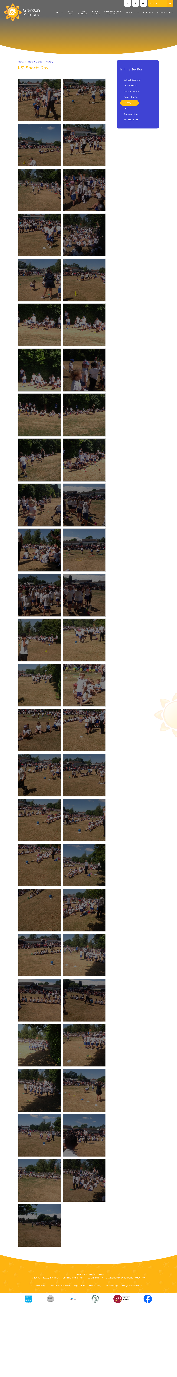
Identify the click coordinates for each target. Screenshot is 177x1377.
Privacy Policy (95, 1286)
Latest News (130, 86)
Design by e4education (132, 1286)
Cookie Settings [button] (111, 1286)
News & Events (35, 62)
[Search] (170, 3)
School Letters (131, 91)
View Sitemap (40, 1286)
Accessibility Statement (60, 1286)
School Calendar (132, 80)
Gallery (49, 62)
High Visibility (79, 1286)
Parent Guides (131, 97)
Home (21, 62)
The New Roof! (131, 120)
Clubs (127, 108)
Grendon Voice (131, 114)
